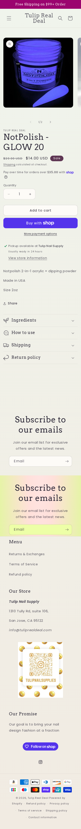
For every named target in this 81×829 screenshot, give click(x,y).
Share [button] (13, 303)
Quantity (9, 185)
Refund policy (20, 574)
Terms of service (29, 810)
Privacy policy (59, 803)
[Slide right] (50, 122)
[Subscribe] (67, 461)
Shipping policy (56, 810)
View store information (27, 258)
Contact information (42, 817)
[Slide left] (31, 122)
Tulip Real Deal (38, 798)
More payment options (40, 234)
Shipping (9, 164)
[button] (9, 18)
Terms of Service (23, 564)
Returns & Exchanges (27, 554)
